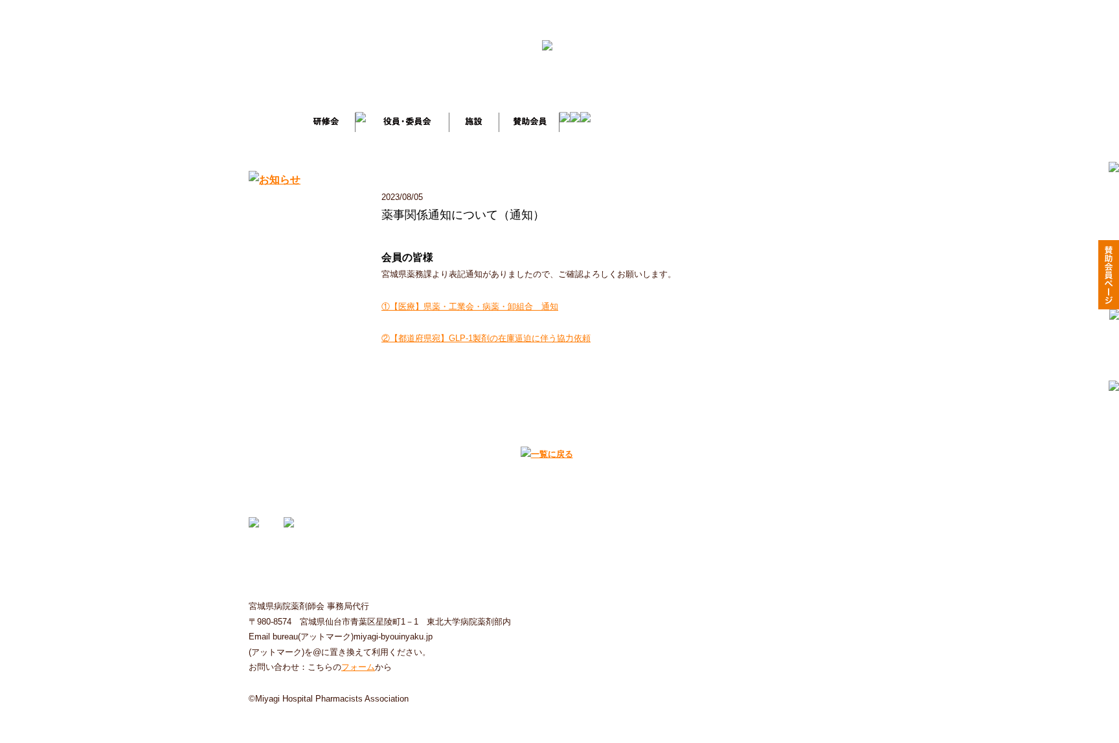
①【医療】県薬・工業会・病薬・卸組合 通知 (469, 306)
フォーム (358, 667)
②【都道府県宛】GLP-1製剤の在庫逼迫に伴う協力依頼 (486, 338)
